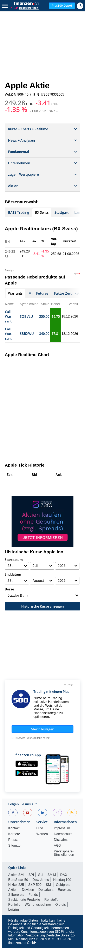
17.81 (56, 333)
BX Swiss (42, 212)
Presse (13, 839)
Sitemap (14, 845)
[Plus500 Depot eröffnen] (24, 7)
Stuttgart (61, 212)
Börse (9, 589)
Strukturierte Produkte (24, 899)
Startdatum (14, 559)
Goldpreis (63, 884)
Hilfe (39, 828)
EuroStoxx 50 (18, 880)
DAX (63, 875)
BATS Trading (18, 212)
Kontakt (13, 828)
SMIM (51, 875)
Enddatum (13, 574)
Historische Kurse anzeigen (42, 606)
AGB (57, 845)
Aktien (13, 889)
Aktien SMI (16, 875)
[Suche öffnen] (80, 5)
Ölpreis (60, 904)
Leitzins (14, 909)
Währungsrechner (38, 904)
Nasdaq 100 (62, 880)
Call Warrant (8, 316)
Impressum (62, 828)
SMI (49, 884)
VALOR (10, 94)
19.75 (56, 316)
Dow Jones (40, 880)
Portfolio (14, 904)
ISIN (36, 94)
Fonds (33, 894)
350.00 (44, 316)
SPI (31, 875)
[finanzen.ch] (26, 3)
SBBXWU (27, 333)
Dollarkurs (45, 889)
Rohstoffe (51, 899)
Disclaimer (62, 839)
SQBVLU (26, 316)
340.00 (44, 333)
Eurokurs (64, 889)
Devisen (28, 889)
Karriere (14, 834)
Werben (42, 834)
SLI (40, 875)
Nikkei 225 (16, 884)
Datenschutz (63, 834)
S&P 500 (34, 884)
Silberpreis (16, 894)
